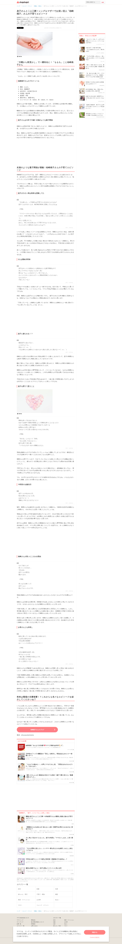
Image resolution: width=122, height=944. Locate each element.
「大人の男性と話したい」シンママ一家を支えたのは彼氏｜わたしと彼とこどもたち (49, 849)
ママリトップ (20, 920)
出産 (54, 924)
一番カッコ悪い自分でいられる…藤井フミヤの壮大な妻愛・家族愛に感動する (95, 66)
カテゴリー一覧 (20, 926)
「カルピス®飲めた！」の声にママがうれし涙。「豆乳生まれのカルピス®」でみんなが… (49, 765)
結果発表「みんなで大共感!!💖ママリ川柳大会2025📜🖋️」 (45, 745)
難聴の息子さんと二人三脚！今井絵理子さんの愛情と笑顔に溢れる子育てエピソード (49, 817)
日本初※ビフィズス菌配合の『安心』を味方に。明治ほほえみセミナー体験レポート (49, 754)
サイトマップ (20, 922)
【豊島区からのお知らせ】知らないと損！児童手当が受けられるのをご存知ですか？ (49, 828)
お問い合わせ (34, 926)
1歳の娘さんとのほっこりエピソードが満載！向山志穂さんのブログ (95, 114)
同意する (94, 932)
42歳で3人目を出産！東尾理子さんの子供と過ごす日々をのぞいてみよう (95, 97)
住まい (66, 924)
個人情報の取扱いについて (37, 922)
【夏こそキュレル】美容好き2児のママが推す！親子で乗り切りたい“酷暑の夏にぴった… (49, 776)
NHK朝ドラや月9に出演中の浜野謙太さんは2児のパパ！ (95, 83)
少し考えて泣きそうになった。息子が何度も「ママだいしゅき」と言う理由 (49, 839)
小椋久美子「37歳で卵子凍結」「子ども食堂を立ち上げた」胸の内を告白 (95, 49)
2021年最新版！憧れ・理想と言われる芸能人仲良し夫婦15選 (94, 90)
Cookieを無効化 (94, 937)
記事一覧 (19, 924)
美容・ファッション (69, 920)
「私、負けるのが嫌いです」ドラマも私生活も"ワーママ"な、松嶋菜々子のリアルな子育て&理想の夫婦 (95, 75)
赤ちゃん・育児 (57, 926)
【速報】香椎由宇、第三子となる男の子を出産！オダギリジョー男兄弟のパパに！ (95, 106)
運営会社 (33, 920)
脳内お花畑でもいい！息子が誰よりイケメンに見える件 (44, 868)
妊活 (54, 920)
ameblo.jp (71, 227)
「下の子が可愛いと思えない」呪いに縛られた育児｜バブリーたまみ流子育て (95, 57)
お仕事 (66, 922)
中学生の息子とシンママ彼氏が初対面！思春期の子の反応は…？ (46, 859)
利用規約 (33, 924)
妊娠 (54, 922)
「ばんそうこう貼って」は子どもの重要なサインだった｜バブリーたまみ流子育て (95, 40)
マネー (66, 926)
